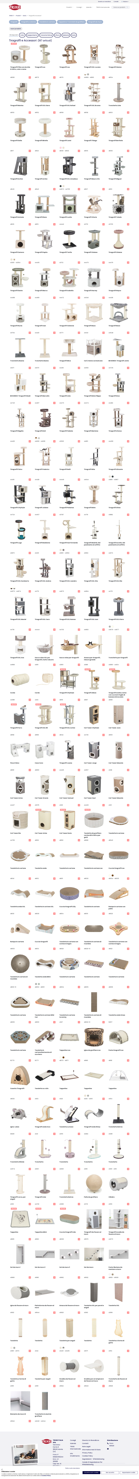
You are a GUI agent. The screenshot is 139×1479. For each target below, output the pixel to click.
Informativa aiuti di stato (91, 1450)
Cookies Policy (87, 1456)
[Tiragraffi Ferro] (30, 735)
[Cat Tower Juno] (118, 715)
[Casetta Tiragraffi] (20, 1075)
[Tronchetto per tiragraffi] (118, 645)
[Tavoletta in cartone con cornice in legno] (69, 929)
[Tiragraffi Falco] (20, 456)
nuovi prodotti (15, 29)
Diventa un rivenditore (104, 1)
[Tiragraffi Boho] (94, 495)
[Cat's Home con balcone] (94, 348)
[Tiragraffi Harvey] (94, 278)
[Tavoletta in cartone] (118, 820)
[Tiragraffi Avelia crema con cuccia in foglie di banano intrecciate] (128, 700)
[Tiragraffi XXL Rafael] (69, 92)
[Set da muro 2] (45, 1254)
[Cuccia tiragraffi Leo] (118, 855)
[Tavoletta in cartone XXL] (45, 894)
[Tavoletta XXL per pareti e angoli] (94, 1292)
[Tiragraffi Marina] (20, 92)
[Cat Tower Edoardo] (118, 750)
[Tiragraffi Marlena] (94, 418)
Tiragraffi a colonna (28, 22)
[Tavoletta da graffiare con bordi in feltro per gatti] (103, 840)
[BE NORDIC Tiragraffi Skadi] (20, 383)
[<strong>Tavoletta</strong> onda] (45, 855)
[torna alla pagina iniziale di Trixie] (15, 7)
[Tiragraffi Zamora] (20, 239)
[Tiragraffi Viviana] (94, 239)
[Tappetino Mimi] (54, 1239)
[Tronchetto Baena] (20, 348)
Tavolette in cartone (47, 22)
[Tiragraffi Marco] (45, 278)
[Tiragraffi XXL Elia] (118, 568)
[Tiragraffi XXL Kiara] (45, 92)
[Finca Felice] (20, 750)
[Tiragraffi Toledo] (118, 204)
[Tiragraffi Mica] (69, 348)
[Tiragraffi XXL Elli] (54, 735)
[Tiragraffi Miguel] (118, 166)
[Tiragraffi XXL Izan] (94, 606)
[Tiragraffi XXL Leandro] (69, 568)
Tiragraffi (13, 22)
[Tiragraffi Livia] (69, 383)
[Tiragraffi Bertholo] (118, 128)
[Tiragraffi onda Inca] (45, 1114)
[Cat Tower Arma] (20, 785)
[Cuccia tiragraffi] (45, 929)
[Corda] (20, 680)
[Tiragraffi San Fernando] (69, 530)
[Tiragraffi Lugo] (20, 530)
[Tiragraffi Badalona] (45, 530)
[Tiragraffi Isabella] (69, 278)
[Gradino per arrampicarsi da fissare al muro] (94, 1366)
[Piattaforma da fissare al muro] (45, 1292)
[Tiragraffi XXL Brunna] (94, 92)
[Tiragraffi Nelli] (69, 456)
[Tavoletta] (20, 1328)
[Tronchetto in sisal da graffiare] (45, 1401)
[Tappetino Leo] (69, 1037)
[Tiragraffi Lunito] (69, 204)
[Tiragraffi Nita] (94, 456)
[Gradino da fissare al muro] (69, 1366)
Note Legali (86, 1446)
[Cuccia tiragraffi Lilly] (69, 894)
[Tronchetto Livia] (118, 92)
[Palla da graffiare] (94, 1184)
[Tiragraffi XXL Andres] (45, 568)
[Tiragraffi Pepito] (45, 239)
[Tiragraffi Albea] (103, 700)
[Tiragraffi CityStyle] (20, 495)
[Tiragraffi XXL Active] (79, 735)
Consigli (79, 7)
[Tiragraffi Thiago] (94, 128)
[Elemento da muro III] (20, 1401)
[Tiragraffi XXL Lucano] (94, 54)
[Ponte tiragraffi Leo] (118, 1037)
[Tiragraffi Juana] (69, 750)
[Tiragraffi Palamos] (69, 495)
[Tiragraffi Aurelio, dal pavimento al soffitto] (118, 530)
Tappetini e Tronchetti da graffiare (71, 22)
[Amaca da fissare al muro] (69, 1292)
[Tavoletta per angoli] (69, 1328)
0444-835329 (111, 1444)
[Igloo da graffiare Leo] (94, 1037)
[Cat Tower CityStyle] (94, 715)
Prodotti (69, 7)
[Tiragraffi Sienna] (118, 54)
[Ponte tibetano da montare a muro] (118, 1254)
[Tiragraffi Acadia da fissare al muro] (118, 1219)
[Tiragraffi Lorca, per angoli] (20, 1184)
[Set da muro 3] (69, 1254)
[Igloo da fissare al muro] (20, 1292)
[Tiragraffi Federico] (45, 456)
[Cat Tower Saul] (94, 785)
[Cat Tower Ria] (20, 820)
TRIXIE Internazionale (103, 7)
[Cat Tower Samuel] (69, 785)
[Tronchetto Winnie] (20, 1149)
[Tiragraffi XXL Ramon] (69, 606)
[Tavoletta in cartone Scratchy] (69, 1002)
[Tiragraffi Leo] (45, 54)
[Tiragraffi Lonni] (69, 128)
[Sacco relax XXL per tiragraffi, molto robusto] (45, 645)
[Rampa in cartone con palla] (118, 894)
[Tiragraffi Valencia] (69, 313)
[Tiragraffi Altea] (118, 495)
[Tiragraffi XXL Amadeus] (69, 166)
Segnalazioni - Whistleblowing (93, 1459)
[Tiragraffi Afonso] (118, 418)
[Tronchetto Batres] (118, 1114)
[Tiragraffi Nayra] (118, 278)
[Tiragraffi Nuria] (20, 313)
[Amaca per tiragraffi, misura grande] (94, 645)
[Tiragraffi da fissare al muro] (94, 1219)
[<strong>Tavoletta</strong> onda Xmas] (118, 1002)
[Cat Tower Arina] (54, 840)
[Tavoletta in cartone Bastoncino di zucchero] (45, 1037)
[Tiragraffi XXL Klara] (118, 606)
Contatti (116, 1)
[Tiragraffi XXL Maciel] (20, 606)
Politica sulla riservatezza (72, 1468)
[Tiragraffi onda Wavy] (94, 1114)
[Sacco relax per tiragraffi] (69, 645)
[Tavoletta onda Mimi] (45, 964)
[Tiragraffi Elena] (45, 204)
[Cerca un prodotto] (127, 7)
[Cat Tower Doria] (79, 840)
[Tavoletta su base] (69, 1114)
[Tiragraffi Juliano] (45, 495)
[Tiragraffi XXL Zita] (94, 568)
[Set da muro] (94, 1254)
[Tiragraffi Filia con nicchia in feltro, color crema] (30, 77)
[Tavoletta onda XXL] (20, 894)
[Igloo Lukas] (20, 1114)
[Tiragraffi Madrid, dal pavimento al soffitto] (94, 530)
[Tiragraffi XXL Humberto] (20, 568)
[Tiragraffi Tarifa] (69, 239)
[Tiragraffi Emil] (45, 418)
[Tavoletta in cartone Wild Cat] (45, 1002)
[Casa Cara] (45, 750)
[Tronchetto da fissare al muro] (118, 1366)
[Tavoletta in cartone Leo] (94, 855)
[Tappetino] (69, 1075)
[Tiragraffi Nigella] (20, 418)
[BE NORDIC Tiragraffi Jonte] (118, 348)
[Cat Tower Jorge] (94, 750)
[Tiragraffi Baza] (94, 313)
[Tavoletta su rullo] (45, 1075)
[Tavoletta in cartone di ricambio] (94, 929)
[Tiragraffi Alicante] (118, 456)
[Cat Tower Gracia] (45, 785)
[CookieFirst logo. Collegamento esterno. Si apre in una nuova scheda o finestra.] (2, 1469)
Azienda (88, 7)
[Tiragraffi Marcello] (45, 383)
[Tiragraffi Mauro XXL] (94, 166)
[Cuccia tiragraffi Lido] (79, 1239)
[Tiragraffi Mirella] (45, 128)
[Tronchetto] (45, 1149)
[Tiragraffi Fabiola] (69, 418)
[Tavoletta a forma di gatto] (118, 1328)
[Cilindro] (118, 1184)
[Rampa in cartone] (20, 929)
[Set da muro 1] (20, 1254)
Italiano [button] (125, 1)
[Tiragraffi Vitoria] (94, 204)
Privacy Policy (87, 1453)
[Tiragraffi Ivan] (45, 313)
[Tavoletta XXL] (118, 1292)
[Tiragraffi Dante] (20, 278)
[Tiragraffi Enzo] (118, 383)
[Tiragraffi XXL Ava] (20, 645)
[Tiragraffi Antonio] (20, 204)
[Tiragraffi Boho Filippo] (94, 383)
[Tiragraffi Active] (20, 166)
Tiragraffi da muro (95, 22)
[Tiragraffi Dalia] (20, 128)
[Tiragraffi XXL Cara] (45, 606)
